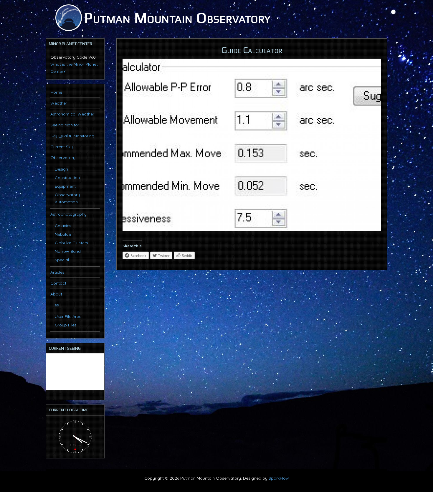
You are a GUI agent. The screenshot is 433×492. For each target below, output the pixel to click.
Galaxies (63, 225)
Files (54, 305)
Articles (57, 272)
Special (62, 259)
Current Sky (61, 146)
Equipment (65, 186)
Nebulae (63, 234)
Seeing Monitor (64, 125)
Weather (58, 103)
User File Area (68, 316)
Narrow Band (68, 251)
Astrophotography (68, 214)
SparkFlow (279, 478)
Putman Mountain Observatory (162, 17)
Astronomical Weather (72, 114)
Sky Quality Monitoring (72, 135)
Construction (67, 177)
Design (61, 169)
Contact (58, 283)
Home (56, 92)
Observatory (62, 157)
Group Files (66, 325)
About (56, 294)
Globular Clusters (71, 242)
